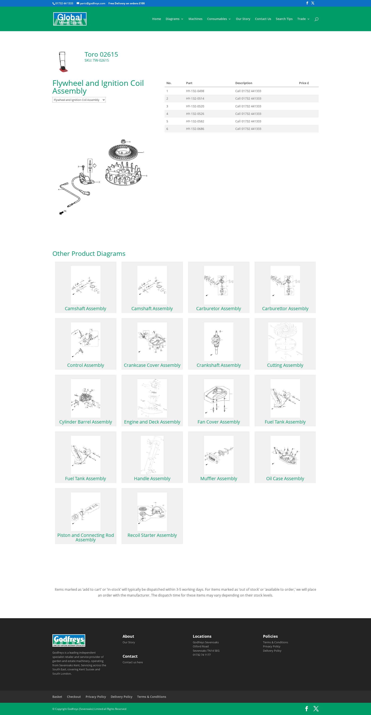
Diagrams (172, 19)
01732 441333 (251, 91)
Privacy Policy (271, 646)
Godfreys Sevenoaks (206, 642)
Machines (195, 19)
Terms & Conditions (275, 642)
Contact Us (263, 19)
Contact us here (133, 662)
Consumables (217, 19)
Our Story (243, 19)
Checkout (74, 697)
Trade (301, 19)
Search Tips (284, 19)
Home (156, 19)
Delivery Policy (272, 651)
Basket (57, 697)
